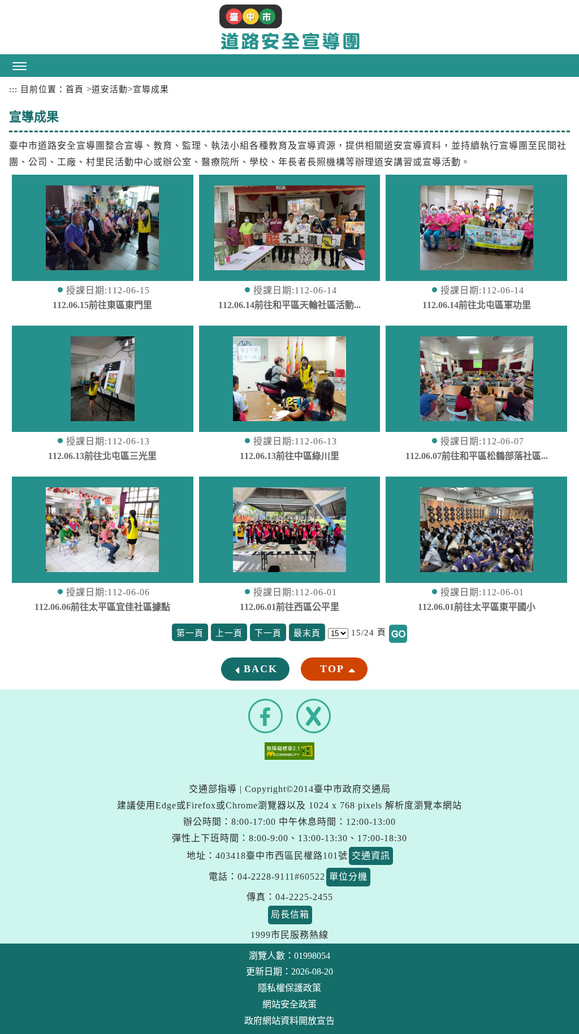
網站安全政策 (289, 1004)
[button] (289, 65)
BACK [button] (261, 668)
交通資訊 (371, 855)
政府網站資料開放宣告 (289, 1021)
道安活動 (110, 89)
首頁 (75, 89)
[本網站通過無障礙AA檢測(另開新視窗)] (289, 750)
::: (13, 89)
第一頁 (190, 633)
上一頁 (229, 633)
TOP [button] (332, 668)
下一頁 (268, 633)
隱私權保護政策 (289, 988)
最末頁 (307, 633)
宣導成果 (151, 89)
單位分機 (348, 876)
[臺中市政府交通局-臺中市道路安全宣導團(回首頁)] (289, 27)
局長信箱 (290, 914)
